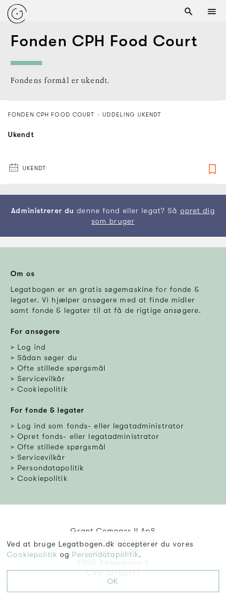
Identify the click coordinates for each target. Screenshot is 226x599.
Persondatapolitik (105, 554)
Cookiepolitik (32, 554)
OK (112, 581)
